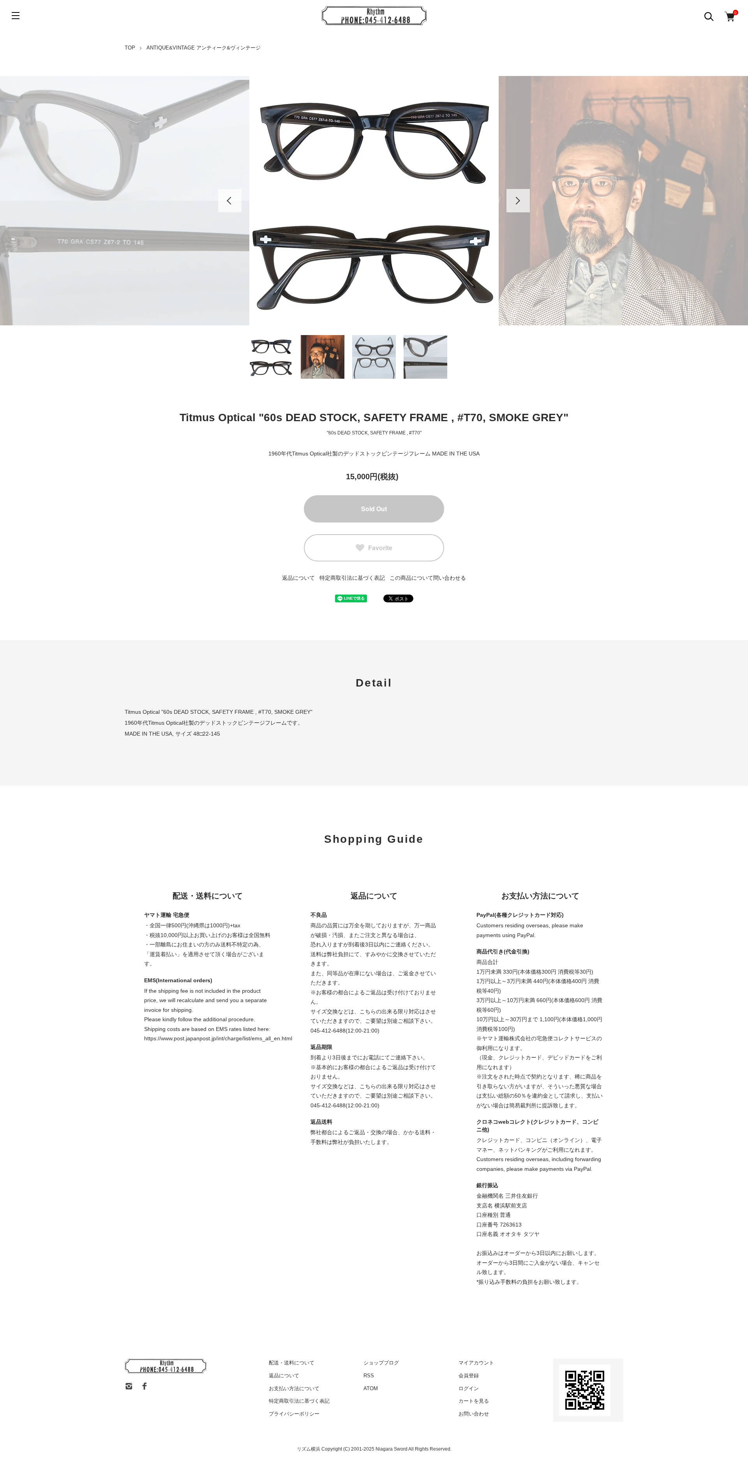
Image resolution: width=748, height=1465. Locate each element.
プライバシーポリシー (294, 1414)
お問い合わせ (474, 1414)
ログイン (469, 1388)
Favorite (380, 547)
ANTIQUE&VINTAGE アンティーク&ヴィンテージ (203, 48)
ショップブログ (381, 1363)
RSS (368, 1376)
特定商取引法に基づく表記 (352, 578)
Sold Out (374, 508)
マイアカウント (476, 1363)
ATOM (370, 1388)
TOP (130, 48)
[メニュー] (15, 15)
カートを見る (474, 1401)
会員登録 (469, 1376)
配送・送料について (291, 1363)
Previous (230, 200)
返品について (298, 578)
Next (518, 200)
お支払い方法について (294, 1388)
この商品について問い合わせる (428, 578)
